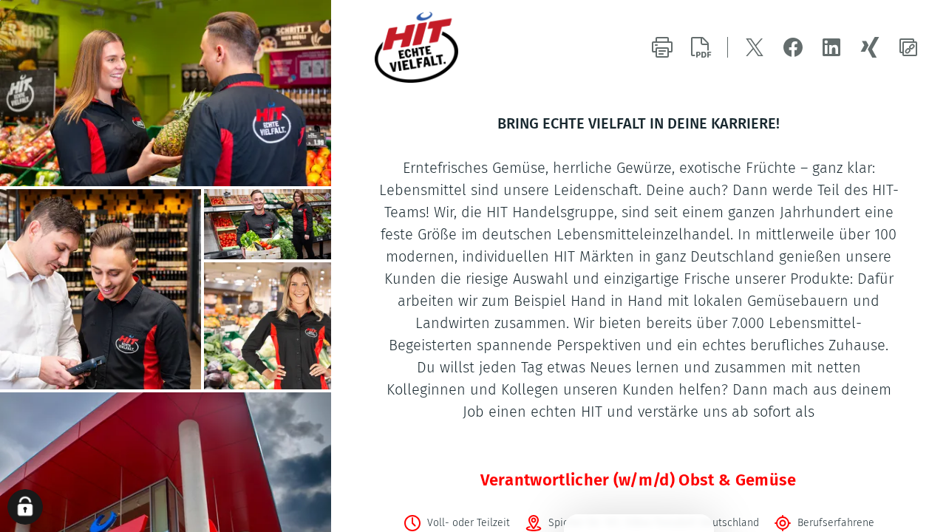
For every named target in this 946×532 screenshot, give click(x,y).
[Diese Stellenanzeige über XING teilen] (870, 47)
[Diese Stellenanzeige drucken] (662, 47)
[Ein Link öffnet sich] (450, 47)
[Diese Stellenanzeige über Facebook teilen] (793, 47)
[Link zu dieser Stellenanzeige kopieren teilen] (908, 47)
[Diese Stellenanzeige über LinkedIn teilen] (831, 47)
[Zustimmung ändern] (25, 507)
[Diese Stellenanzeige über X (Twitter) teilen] (754, 47)
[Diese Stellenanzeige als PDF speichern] (700, 47)
